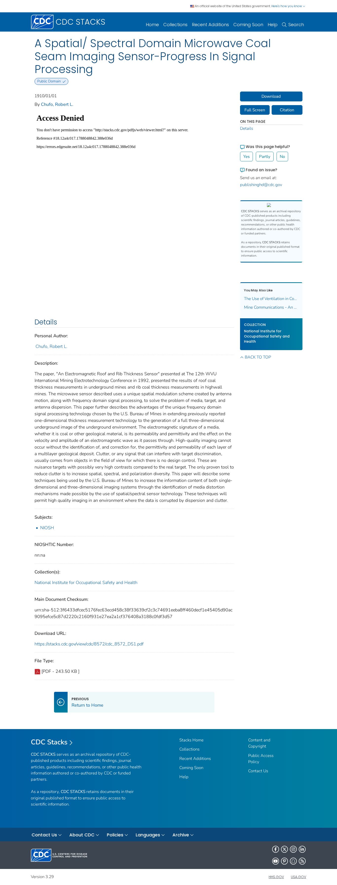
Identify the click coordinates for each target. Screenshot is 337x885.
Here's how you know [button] (287, 6)
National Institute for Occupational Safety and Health (86, 582)
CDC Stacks (49, 742)
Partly (264, 156)
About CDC (81, 835)
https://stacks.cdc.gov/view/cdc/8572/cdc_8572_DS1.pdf (89, 644)
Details (246, 128)
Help (273, 24)
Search (296, 24)
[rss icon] (302, 861)
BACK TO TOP (258, 357)
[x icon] (284, 849)
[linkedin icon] (302, 849)
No (282, 156)
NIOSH (47, 528)
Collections (175, 24)
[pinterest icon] (284, 861)
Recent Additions (210, 24)
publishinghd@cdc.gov (261, 185)
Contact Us (258, 771)
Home (152, 24)
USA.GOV (298, 876)
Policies (115, 835)
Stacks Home (191, 740)
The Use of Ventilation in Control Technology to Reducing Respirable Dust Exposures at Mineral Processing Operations (271, 298)
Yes (246, 156)
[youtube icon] (276, 861)
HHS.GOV (276, 876)
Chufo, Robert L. (57, 104)
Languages (148, 835)
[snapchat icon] (293, 861)
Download (271, 96)
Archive (180, 835)
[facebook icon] (276, 849)
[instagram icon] (293, 849)
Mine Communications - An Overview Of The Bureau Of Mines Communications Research (271, 307)
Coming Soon (248, 24)
